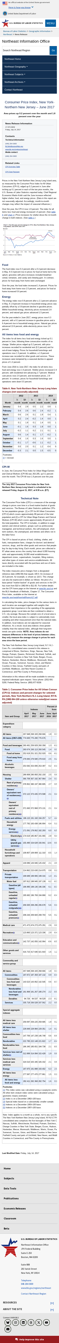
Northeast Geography (15, 66)
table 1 (31, 218)
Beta (6, 1228)
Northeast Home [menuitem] (13, 59)
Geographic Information (40, 31)
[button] (52, 1303)
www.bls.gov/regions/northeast (16, 149)
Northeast (7, 34)
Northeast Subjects (14, 74)
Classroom (10, 1218)
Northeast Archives (14, 82)
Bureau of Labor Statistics (14, 31)
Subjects (9, 1178)
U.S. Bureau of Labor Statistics (26, 23)
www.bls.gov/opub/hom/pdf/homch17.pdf (20, 597)
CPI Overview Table (12, 167)
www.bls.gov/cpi (46, 588)
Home (7, 1168)
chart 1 (11, 215)
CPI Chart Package (12, 172)
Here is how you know (19, 7)
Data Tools (10, 1188)
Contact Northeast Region (33, 1293)
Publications (11, 1198)
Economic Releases (15, 1208)
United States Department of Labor (21, 13)
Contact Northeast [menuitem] (14, 89)
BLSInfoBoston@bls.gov (14, 146)
